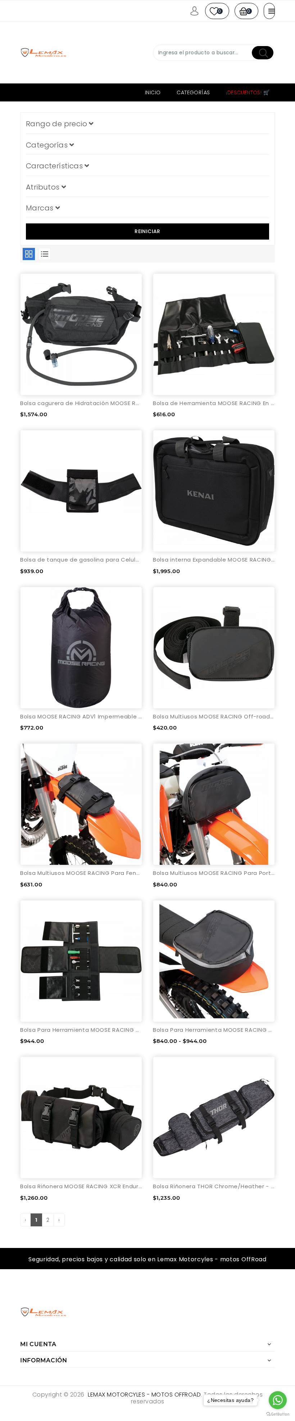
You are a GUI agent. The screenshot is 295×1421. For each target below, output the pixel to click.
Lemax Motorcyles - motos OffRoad (144, 1394)
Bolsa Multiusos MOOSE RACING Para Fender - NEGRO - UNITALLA (81, 873)
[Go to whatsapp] (278, 1400)
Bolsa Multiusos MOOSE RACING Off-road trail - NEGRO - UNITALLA (214, 716)
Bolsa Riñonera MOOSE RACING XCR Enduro (81, 1186)
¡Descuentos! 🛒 (247, 92)
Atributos (44, 187)
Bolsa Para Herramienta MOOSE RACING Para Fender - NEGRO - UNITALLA (81, 1030)
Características (55, 166)
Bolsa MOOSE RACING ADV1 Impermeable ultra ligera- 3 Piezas (81, 716)
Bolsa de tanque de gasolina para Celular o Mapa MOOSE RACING (81, 559)
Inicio (152, 92)
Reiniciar (147, 231)
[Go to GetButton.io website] (277, 1414)
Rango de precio (57, 124)
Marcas (40, 208)
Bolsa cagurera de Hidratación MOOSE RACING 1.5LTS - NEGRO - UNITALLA (81, 403)
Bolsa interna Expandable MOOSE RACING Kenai (214, 559)
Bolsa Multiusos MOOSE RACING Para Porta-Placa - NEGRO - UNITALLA (214, 873)
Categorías (193, 92)
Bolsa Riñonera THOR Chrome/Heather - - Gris (214, 1186)
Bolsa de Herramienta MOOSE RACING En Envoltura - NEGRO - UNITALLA (214, 403)
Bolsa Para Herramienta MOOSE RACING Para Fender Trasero (214, 1030)
